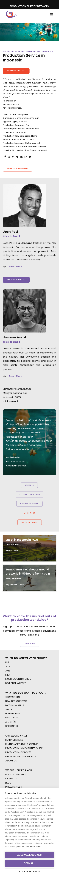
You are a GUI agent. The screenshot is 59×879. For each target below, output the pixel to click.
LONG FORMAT (13, 713)
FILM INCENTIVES (14, 739)
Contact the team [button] (16, 71)
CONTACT (11, 778)
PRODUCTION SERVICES (18, 752)
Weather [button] (29, 485)
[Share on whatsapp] (25, 157)
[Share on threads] (13, 157)
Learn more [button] (29, 644)
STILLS (8, 709)
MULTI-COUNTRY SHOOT (19, 678)
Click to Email (11, 236)
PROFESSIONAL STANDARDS (20, 756)
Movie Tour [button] (29, 513)
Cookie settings (29, 871)
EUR (7, 662)
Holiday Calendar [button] (29, 504)
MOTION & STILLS (14, 705)
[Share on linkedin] (21, 157)
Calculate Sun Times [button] (29, 494)
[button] (52, 14)
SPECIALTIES (12, 726)
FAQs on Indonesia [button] (16, 280)
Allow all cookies (29, 855)
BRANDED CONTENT (16, 701)
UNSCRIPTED (12, 717)
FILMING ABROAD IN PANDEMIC (22, 744)
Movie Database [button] (29, 522)
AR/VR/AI (10, 721)
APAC (8, 666)
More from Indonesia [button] (17, 169)
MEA (7, 674)
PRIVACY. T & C (13, 787)
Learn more (35, 846)
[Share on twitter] (9, 157)
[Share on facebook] (5, 157)
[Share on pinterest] (17, 157)
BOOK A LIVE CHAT (15, 774)
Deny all (29, 863)
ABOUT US (11, 760)
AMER (8, 670)
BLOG (8, 782)
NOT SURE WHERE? (15, 683)
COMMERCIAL (12, 697)
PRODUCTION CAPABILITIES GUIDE (23, 748)
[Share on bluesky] (29, 157)
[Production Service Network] (11, 14)
